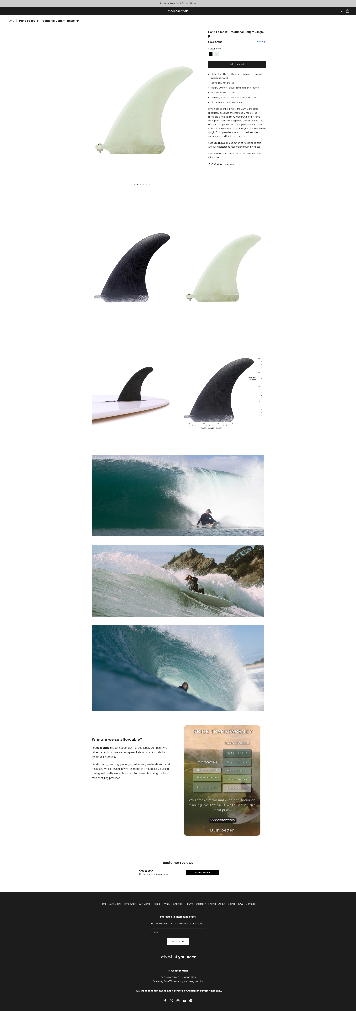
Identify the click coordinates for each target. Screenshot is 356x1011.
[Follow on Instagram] (178, 1001)
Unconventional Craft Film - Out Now (178, 3)
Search (232, 903)
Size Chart (115, 903)
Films (104, 903)
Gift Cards (144, 903)
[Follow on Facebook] (165, 1001)
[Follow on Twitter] (171, 1001)
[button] (215, 164)
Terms (156, 903)
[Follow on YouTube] (184, 1001)
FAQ (240, 903)
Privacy (166, 903)
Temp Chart (130, 903)
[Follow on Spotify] (191, 1001)
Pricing (212, 903)
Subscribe (178, 941)
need (179, 970)
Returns (189, 903)
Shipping (177, 903)
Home (11, 20)
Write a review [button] (202, 872)
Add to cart (236, 64)
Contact (250, 903)
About (221, 903)
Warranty (201, 903)
